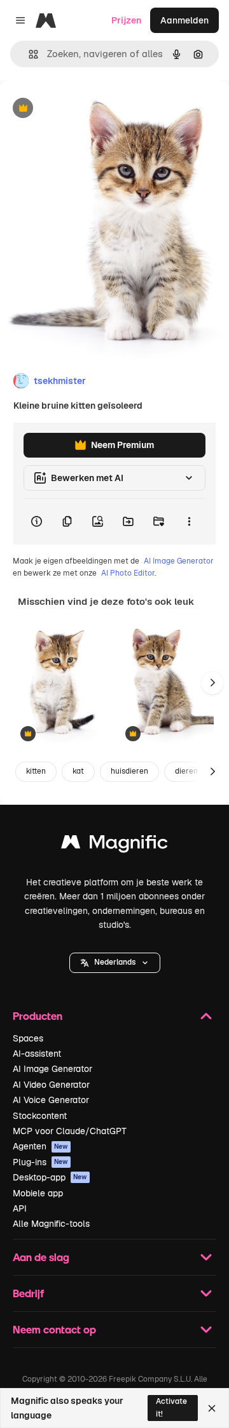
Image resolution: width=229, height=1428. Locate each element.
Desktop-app (50, 1177)
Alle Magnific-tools (51, 1223)
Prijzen (126, 20)
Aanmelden (184, 20)
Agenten (40, 1146)
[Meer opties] (189, 521)
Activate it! (171, 1407)
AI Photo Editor (128, 573)
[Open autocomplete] (28, 54)
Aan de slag (41, 1257)
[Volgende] (212, 682)
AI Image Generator (179, 561)
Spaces (28, 1038)
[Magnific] (114, 845)
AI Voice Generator (51, 1100)
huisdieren (129, 771)
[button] (114, 963)
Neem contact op (54, 1329)
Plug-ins (40, 1162)
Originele (84, 109)
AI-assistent (37, 1053)
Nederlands (114, 962)
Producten (37, 1015)
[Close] (211, 1408)
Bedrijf (28, 1293)
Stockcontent (40, 1115)
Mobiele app (38, 1193)
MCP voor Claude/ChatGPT (70, 1131)
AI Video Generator (51, 1084)
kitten (36, 771)
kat (78, 771)
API (20, 1208)
